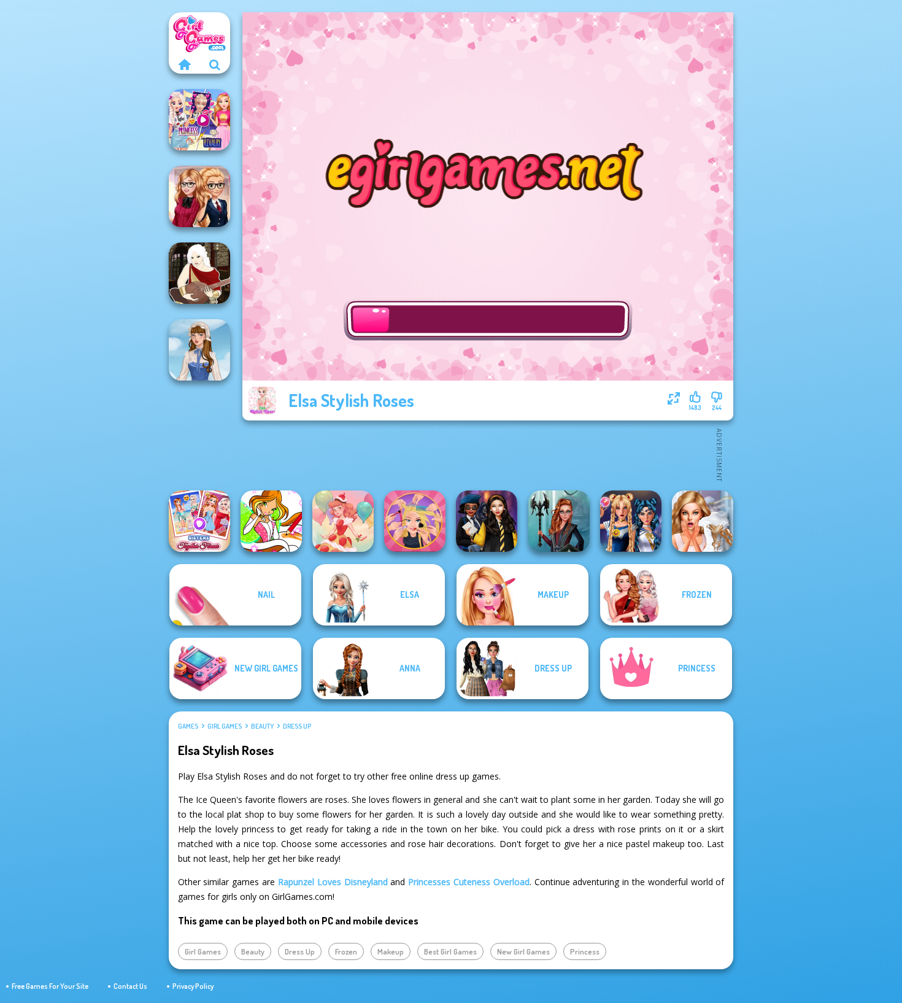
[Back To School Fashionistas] (199, 196)
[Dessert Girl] (343, 521)
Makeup (390, 951)
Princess (584, 951)
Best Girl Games (450, 951)
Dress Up (297, 726)
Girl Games (224, 726)
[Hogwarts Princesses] (486, 521)
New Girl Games (523, 951)
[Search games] (214, 64)
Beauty (262, 726)
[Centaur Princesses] (559, 521)
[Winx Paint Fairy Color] (271, 521)
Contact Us (130, 986)
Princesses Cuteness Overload (469, 882)
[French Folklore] (199, 350)
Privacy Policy (193, 986)
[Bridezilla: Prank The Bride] (702, 521)
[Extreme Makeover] (414, 521)
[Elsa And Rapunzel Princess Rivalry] (199, 119)
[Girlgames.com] (184, 64)
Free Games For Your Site (50, 986)
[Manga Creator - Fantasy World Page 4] (199, 273)
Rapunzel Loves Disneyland (333, 882)
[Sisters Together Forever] (199, 521)
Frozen (346, 951)
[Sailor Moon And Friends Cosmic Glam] (630, 521)
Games (188, 726)
